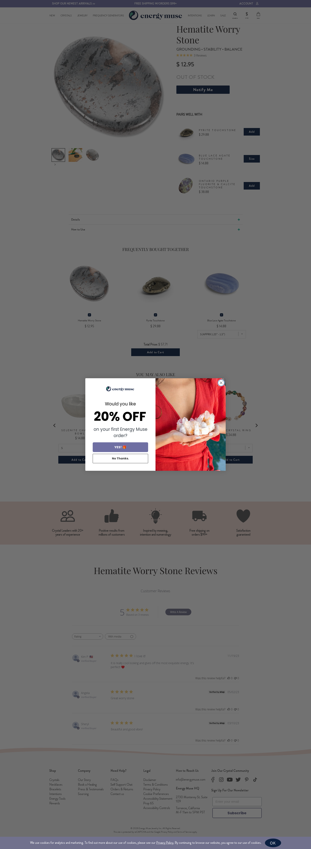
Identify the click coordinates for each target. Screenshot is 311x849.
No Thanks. (120, 458)
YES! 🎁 (120, 447)
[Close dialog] (221, 383)
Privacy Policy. (165, 842)
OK (273, 843)
